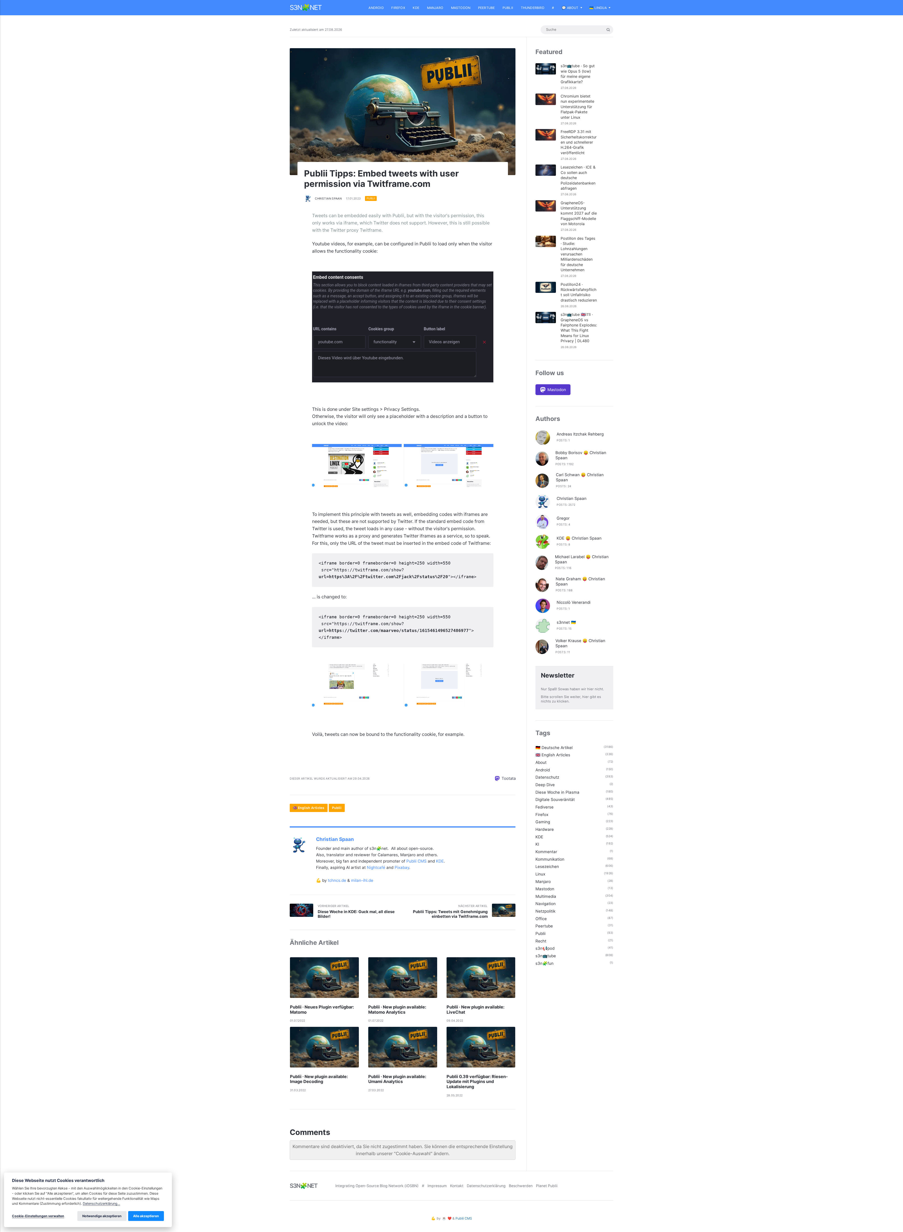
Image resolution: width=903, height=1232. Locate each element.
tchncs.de (337, 880)
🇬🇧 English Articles (308, 808)
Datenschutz (547, 777)
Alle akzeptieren (146, 1216)
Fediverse (544, 807)
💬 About (570, 8)
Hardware (544, 829)
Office (541, 918)
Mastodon (461, 8)
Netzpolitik (545, 911)
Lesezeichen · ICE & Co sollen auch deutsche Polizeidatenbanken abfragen (578, 178)
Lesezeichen (547, 866)
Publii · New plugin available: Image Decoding (319, 1079)
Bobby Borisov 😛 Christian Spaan (580, 455)
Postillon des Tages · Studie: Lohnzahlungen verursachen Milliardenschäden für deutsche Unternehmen (578, 254)
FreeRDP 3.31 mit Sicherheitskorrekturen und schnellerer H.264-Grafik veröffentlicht (579, 142)
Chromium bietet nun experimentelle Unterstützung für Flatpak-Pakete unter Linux (577, 107)
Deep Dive (545, 784)
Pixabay (402, 867)
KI (537, 844)
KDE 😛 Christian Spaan (579, 538)
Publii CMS (416, 861)
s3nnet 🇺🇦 (566, 622)
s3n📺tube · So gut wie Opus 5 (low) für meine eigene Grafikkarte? (578, 73)
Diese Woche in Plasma (557, 792)
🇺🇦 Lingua (598, 8)
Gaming (542, 822)
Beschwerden (521, 1186)
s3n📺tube (545, 955)
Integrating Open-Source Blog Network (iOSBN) (377, 1186)
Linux (540, 874)
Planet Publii (547, 1186)
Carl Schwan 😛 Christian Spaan (580, 477)
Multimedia (545, 896)
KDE (416, 8)
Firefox (398, 8)
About (541, 762)
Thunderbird (532, 8)
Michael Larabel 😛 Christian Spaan (582, 559)
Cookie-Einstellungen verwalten (38, 1216)
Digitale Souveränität (555, 799)
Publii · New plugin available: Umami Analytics (397, 1079)
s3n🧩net (305, 8)
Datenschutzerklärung (486, 1186)
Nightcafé (376, 867)
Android (376, 8)
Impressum (437, 1186)
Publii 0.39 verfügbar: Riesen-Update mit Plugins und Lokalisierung (477, 1081)
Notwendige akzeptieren (102, 1216)
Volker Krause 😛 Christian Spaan (580, 643)
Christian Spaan (328, 198)
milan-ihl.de (362, 880)
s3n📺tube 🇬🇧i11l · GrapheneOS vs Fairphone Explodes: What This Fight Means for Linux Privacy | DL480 (579, 327)
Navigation (545, 903)
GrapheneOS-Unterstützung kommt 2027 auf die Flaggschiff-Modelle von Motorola (579, 213)
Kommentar (546, 851)
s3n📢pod (544, 948)
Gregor (563, 518)
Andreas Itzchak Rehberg (580, 434)
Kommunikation (549, 859)
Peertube (486, 8)
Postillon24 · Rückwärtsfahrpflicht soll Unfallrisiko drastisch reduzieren (579, 292)
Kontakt (456, 1186)
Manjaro (435, 8)
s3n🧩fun (544, 963)
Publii (508, 8)
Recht (540, 941)
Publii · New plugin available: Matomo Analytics (397, 1009)
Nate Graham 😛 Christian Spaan (580, 581)
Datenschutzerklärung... (101, 1203)
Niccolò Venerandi (573, 602)
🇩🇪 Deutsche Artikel (554, 747)
